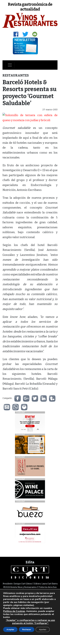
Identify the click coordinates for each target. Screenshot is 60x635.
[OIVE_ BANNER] (30, 535)
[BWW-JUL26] (30, 423)
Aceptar (10, 629)
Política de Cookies (14, 611)
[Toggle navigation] (9, 65)
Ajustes (42, 629)
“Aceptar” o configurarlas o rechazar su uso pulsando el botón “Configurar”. (30, 622)
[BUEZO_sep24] (30, 512)
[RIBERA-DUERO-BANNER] (30, 468)
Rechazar (26, 629)
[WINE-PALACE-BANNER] (30, 490)
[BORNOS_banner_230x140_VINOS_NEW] (30, 446)
